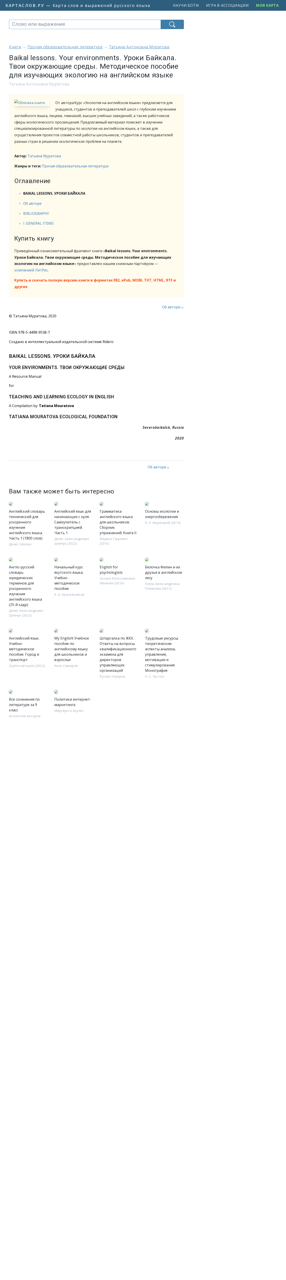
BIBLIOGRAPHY (36, 213)
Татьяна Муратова (44, 156)
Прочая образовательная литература (75, 166)
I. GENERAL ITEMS (38, 223)
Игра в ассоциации (227, 5)
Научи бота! (186, 5)
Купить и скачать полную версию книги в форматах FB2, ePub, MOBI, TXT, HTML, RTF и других (95, 283)
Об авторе (32, 203)
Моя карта (267, 5)
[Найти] (172, 24)
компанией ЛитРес (31, 270)
